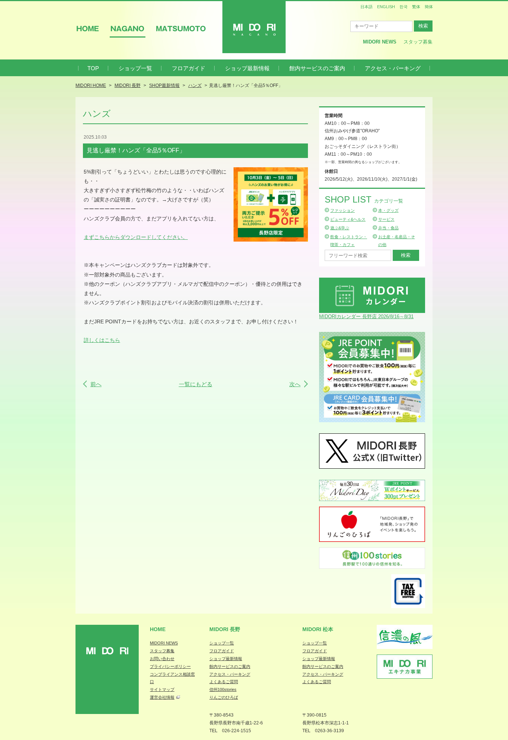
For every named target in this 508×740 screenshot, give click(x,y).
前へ (96, 384)
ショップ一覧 (135, 68)
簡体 (429, 6)
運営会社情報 (162, 697)
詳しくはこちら (102, 340)
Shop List (364, 199)
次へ (294, 384)
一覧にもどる (195, 384)
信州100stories (223, 689)
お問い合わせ (162, 658)
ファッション (342, 210)
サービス (386, 219)
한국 (403, 6)
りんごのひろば (223, 697)
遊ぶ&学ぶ (339, 228)
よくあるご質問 (223, 681)
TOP (93, 68)
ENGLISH (386, 6)
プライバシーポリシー (170, 666)
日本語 (366, 6)
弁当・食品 (388, 228)
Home (157, 629)
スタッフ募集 (418, 42)
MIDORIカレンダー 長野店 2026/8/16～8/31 (366, 316)
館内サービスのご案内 (317, 68)
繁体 (416, 6)
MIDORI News (379, 42)
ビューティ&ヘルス (348, 219)
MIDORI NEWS (164, 643)
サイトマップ (162, 689)
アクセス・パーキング (393, 68)
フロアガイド (188, 68)
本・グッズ (388, 210)
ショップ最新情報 (247, 68)
